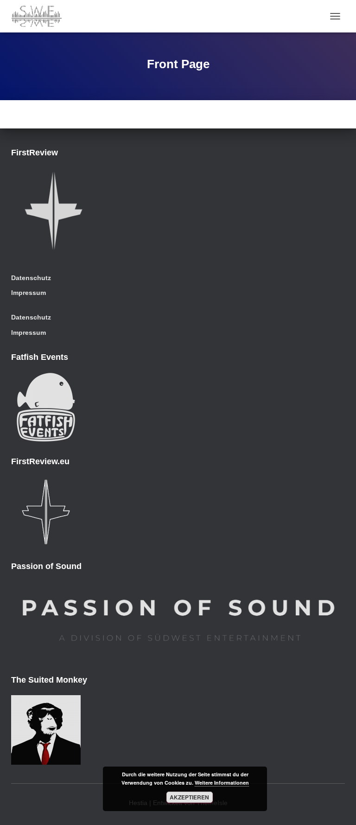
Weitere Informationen (222, 782)
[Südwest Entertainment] (40, 16)
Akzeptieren (189, 797)
